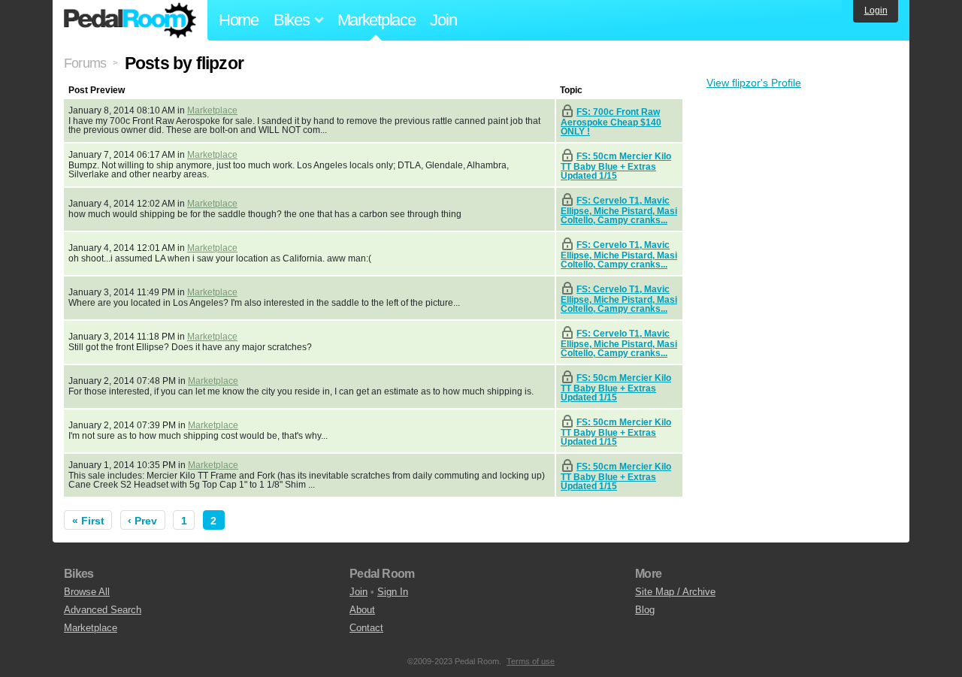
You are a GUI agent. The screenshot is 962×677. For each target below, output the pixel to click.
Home (239, 20)
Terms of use (531, 661)
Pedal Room (130, 20)
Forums (85, 63)
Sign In (392, 591)
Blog (645, 609)
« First (88, 521)
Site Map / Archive (675, 591)
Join (443, 20)
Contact (366, 627)
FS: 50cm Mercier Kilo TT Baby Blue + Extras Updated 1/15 (616, 166)
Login (876, 10)
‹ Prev (142, 521)
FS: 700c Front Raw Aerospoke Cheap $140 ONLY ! (611, 122)
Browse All (87, 591)
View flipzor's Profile (753, 83)
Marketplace (376, 20)
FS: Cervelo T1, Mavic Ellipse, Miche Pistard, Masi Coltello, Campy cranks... (619, 210)
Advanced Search (102, 609)
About (362, 609)
